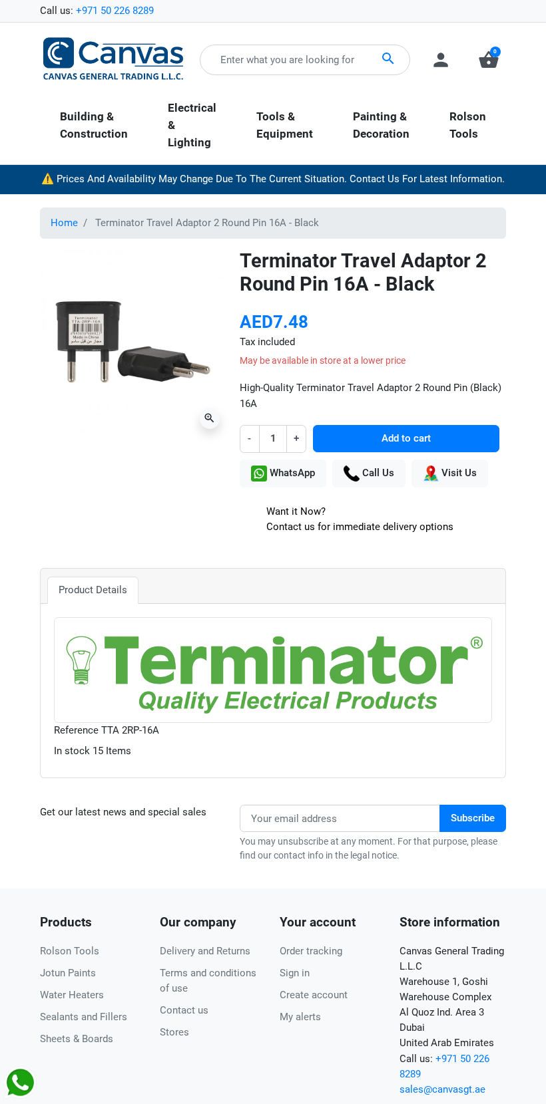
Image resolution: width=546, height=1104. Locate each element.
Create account (314, 995)
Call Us (377, 473)
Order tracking (311, 951)
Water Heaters (72, 995)
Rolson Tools (69, 951)
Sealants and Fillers (83, 1017)
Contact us (184, 1010)
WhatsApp (291, 473)
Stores (174, 1032)
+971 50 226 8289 (115, 11)
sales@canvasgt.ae (442, 1089)
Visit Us (458, 473)
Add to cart (406, 438)
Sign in (295, 973)
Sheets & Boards (76, 1039)
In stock (72, 751)
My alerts (300, 1017)
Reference (76, 730)
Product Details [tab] (93, 590)
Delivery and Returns (205, 951)
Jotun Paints (68, 973)
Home (64, 223)
